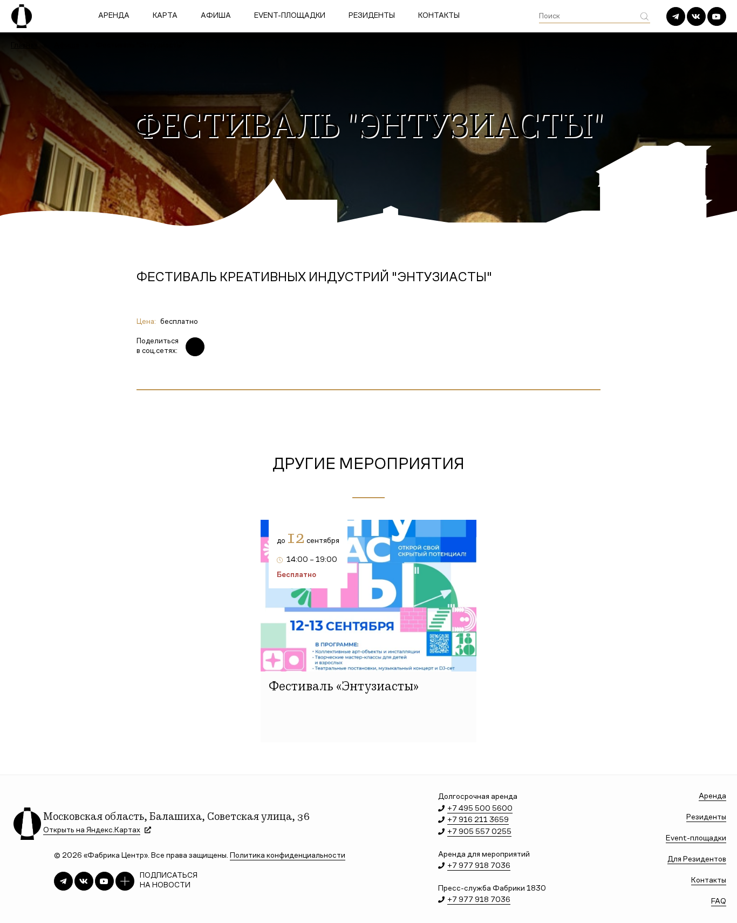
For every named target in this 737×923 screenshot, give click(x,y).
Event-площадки (289, 16)
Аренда (113, 16)
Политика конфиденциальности (287, 856)
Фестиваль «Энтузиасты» (344, 687)
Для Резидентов (696, 860)
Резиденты (372, 16)
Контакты (439, 16)
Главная (24, 46)
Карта (165, 16)
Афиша (216, 16)
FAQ (718, 902)
